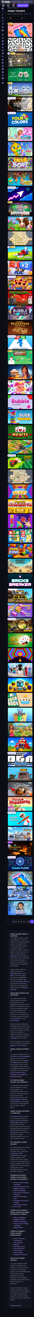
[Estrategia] (2, 59)
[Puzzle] (2, 72)
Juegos (10, 8)
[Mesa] (2, 65)
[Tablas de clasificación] (2, 30)
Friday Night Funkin (16, 1122)
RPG (20, 1154)
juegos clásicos (23, 982)
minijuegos (14, 1038)
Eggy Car (13, 1046)
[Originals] (2, 24)
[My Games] (8, 5)
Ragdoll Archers (19, 1189)
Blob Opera (14, 1133)
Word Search (18, 1253)
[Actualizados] (2, 20)
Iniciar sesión (22, 5)
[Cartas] (2, 44)
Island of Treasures (20, 1255)
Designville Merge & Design (18, 1076)
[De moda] (2, 17)
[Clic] (2, 47)
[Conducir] (2, 50)
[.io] (2, 62)
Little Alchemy (15, 1073)
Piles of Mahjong (24, 1056)
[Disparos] (2, 56)
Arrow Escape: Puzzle (21, 1187)
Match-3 (23, 1054)
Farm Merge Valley (20, 1205)
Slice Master (14, 1021)
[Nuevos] (2, 14)
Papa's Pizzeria (17, 1116)
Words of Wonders (20, 1197)
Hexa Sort (17, 1207)
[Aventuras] (2, 41)
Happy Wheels (15, 1100)
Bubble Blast (18, 1228)
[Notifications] (13, 5)
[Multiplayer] (2, 27)
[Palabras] (2, 68)
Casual (15, 8)
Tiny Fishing (22, 1046)
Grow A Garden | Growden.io (19, 1240)
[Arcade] (2, 37)
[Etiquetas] (2, 82)
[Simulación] (2, 75)
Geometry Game (19, 1247)
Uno (15, 1199)
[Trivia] (2, 78)
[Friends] (3, 5)
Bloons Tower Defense (18, 1101)
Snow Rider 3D (19, 1249)
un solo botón (15, 1019)
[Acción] (2, 34)
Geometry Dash (15, 973)
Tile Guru (13, 1056)
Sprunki (16, 1245)
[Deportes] (2, 53)
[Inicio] (2, 8)
